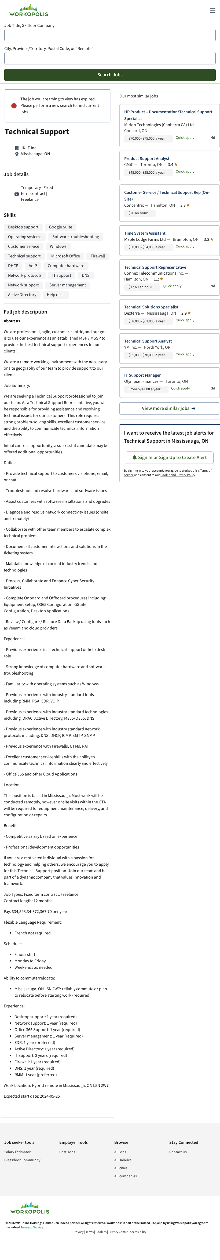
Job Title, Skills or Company (29, 25)
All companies (125, 1176)
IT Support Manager (142, 375)
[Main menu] (212, 10)
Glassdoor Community (22, 1160)
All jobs (120, 1152)
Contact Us (178, 1152)
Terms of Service (32, 1227)
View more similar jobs (165, 408)
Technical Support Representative (155, 267)
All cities (120, 1168)
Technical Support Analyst (148, 341)
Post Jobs (67, 1152)
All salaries (122, 1160)
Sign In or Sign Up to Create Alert (172, 457)
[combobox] (110, 35)
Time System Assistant (145, 233)
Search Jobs (110, 75)
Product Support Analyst (147, 159)
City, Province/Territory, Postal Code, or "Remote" (48, 49)
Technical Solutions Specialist (151, 307)
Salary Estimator (17, 1152)
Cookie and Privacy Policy (177, 475)
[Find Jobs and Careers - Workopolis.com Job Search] (28, 10)
